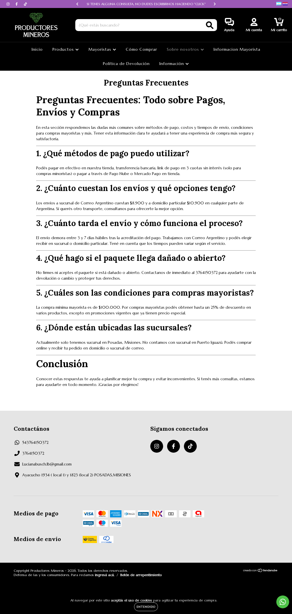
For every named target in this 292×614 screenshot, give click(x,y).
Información (172, 63)
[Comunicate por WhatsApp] (282, 601)
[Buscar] (209, 25)
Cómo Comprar (141, 49)
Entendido (146, 607)
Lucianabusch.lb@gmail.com (47, 464)
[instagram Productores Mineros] (8, 4)
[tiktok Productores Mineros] (25, 4)
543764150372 (35, 442)
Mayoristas (100, 49)
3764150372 (33, 453)
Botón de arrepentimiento (141, 575)
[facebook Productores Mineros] (17, 4)
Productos (63, 49)
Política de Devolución (126, 63)
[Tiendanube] (260, 571)
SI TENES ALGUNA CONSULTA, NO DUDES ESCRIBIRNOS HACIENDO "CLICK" (146, 4)
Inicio (37, 49)
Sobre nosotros (183, 49)
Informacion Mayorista (237, 49)
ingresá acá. (104, 575)
